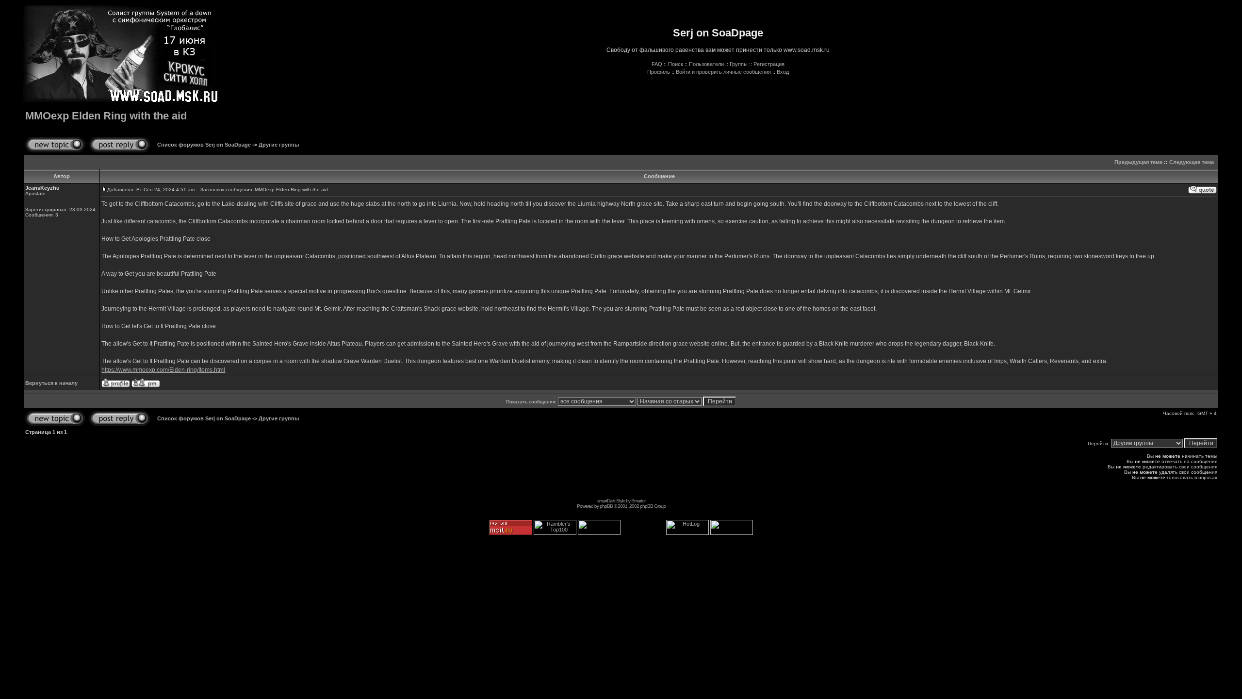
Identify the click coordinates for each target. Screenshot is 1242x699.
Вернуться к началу (51, 383)
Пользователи (706, 64)
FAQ (657, 64)
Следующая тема (1191, 162)
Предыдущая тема (1138, 162)
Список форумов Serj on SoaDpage (204, 145)
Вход (783, 72)
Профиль (658, 72)
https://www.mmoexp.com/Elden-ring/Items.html (163, 369)
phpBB (606, 506)
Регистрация (768, 64)
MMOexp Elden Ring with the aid (106, 116)
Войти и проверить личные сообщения (723, 72)
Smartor (638, 500)
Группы (739, 64)
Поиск (675, 64)
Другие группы (279, 145)
